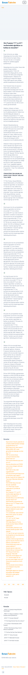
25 (5, 584)
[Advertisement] (14, 23)
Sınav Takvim (16, 667)
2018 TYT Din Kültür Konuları (11, 640)
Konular (6, 597)
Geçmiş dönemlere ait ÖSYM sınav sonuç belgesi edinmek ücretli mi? (14, 466)
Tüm (3, 668)
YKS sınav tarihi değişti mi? (14, 555)
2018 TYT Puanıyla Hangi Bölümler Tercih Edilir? (13, 610)
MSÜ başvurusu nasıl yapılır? (14, 447)
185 (23, 584)
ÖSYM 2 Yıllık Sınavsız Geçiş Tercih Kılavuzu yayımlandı (13, 628)
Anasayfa (6, 595)
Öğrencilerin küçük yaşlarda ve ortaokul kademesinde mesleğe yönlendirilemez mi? (15, 443)
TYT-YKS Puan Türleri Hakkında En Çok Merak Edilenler (13, 488)
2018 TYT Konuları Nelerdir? (11, 618)
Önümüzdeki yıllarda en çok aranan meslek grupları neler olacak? (14, 529)
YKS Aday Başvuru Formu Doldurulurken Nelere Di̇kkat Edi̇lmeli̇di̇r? (14, 524)
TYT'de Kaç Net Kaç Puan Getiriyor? (13, 632)
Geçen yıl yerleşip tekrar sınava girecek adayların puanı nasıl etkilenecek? (15, 509)
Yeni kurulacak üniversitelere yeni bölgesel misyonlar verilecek (14, 566)
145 (18, 584)
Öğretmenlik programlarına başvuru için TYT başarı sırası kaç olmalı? (14, 503)
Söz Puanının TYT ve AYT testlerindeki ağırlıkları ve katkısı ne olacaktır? (13, 494)
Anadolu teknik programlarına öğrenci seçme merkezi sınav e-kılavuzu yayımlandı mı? (15, 540)
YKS (3, 7)
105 (13, 584)
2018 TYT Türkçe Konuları (11, 635)
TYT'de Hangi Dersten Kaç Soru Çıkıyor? (14, 621)
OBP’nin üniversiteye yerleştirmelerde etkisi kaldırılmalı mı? (12, 456)
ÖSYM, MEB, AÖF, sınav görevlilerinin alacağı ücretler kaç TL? (14, 451)
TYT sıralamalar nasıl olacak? (14, 512)
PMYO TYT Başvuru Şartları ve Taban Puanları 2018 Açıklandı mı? (13, 614)
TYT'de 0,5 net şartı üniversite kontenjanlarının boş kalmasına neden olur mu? (15, 535)
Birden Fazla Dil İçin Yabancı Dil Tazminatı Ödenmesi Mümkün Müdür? (15, 479)
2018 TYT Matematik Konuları (11, 637)
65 (9, 584)
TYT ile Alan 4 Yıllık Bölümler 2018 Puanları (13, 624)
